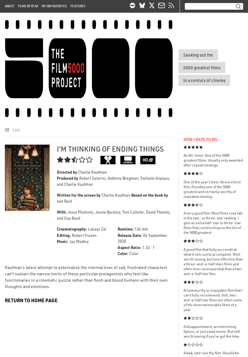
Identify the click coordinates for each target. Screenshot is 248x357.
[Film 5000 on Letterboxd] (132, 6)
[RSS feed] (171, 6)
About (10, 6)
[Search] (238, 6)
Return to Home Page (31, 300)
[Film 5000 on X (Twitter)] (151, 6)
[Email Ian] (161, 6)
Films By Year (28, 6)
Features (77, 6)
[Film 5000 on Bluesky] (142, 6)
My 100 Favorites (54, 6)
